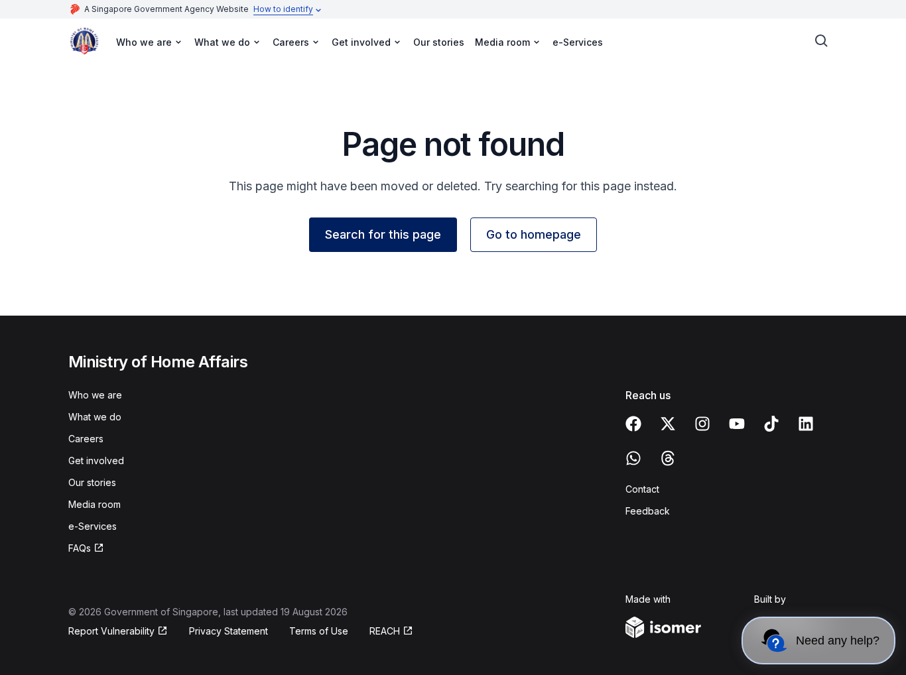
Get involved (96, 460)
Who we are (95, 394)
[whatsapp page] (633, 458)
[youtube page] (737, 424)
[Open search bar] (822, 41)
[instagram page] (702, 424)
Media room (94, 504)
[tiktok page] (771, 424)
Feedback (647, 511)
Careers (85, 438)
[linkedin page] (806, 424)
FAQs (79, 548)
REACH (384, 631)
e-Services (577, 42)
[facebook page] (633, 424)
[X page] (668, 424)
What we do (94, 416)
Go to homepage (533, 234)
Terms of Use (318, 631)
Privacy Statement (228, 631)
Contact (642, 489)
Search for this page (383, 234)
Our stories (438, 42)
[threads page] (668, 458)
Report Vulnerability (111, 631)
